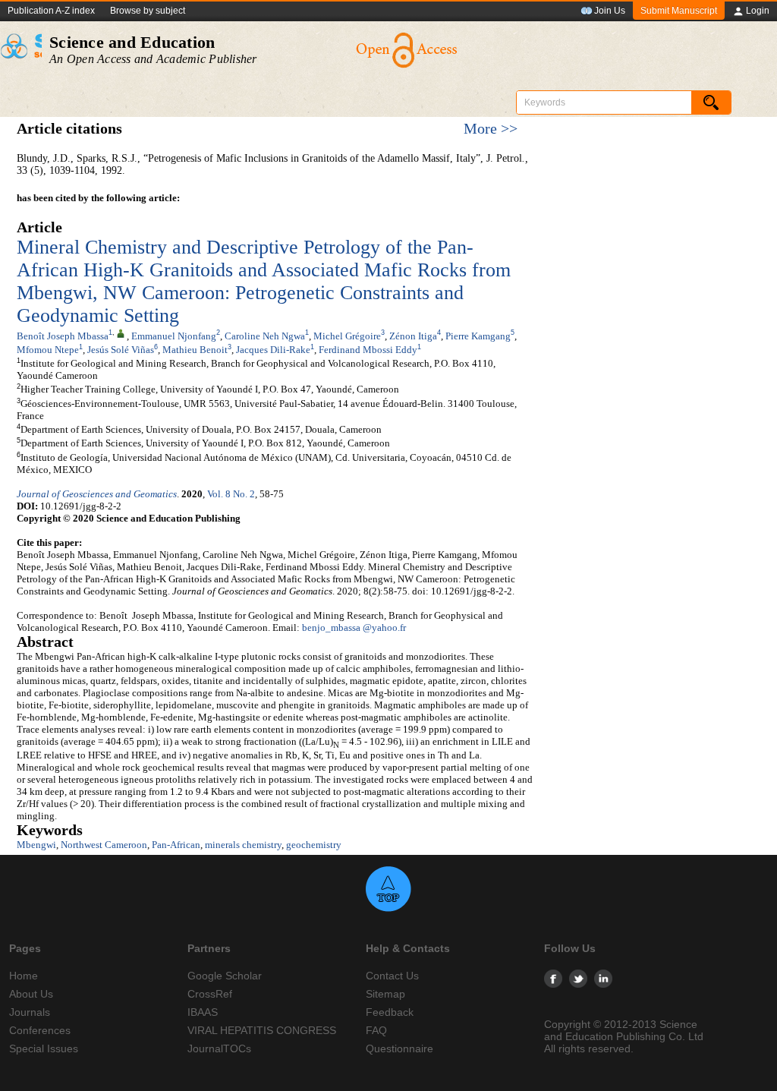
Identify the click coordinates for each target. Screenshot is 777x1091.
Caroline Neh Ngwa (265, 336)
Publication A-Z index (51, 10)
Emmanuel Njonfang (173, 336)
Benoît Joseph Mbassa (63, 336)
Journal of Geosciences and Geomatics (97, 494)
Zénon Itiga (413, 336)
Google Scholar (224, 976)
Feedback (390, 1012)
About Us (31, 994)
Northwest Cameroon (104, 844)
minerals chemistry (243, 844)
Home (23, 976)
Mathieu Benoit (195, 349)
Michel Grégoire (347, 336)
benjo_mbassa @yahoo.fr (354, 627)
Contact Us (392, 976)
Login (757, 10)
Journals (29, 1012)
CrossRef (209, 994)
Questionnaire (399, 1048)
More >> (490, 129)
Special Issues (43, 1048)
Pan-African (176, 844)
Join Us (609, 10)
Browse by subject (147, 10)
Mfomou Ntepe (48, 349)
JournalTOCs (219, 1048)
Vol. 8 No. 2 (231, 494)
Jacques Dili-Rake (273, 349)
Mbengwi (36, 844)
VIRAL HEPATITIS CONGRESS (261, 1030)
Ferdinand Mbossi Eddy (368, 349)
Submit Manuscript (678, 10)
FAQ (376, 1030)
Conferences (40, 1030)
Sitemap (385, 994)
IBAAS (202, 1012)
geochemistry (313, 844)
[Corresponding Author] (121, 332)
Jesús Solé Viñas (120, 349)
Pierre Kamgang (478, 336)
